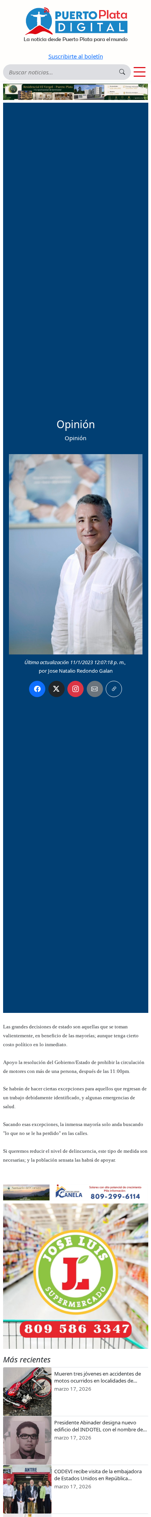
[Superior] (75, 91)
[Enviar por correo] (95, 689)
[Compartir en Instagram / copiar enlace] (75, 689)
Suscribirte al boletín (75, 56)
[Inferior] (75, 1192)
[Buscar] (122, 71)
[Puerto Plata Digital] (75, 24)
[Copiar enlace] (114, 689)
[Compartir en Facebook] (37, 689)
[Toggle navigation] (139, 72)
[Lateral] (75, 1276)
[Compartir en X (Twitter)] (56, 689)
